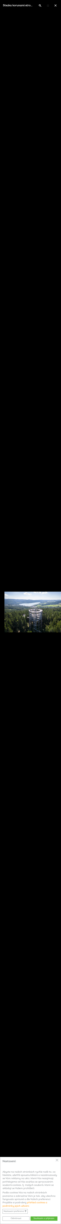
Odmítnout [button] (16, 1218)
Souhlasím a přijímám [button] (43, 1218)
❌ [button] (57, 1160)
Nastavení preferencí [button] (15, 1211)
